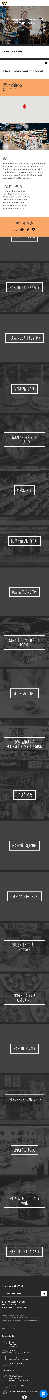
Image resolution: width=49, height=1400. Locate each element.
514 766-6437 (18, 1386)
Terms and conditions (14, 1307)
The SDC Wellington (13, 1302)
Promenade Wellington (4, 3)
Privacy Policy (10, 1305)
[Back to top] (24, 1397)
